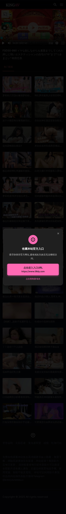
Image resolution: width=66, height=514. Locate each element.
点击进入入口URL (33, 269)
